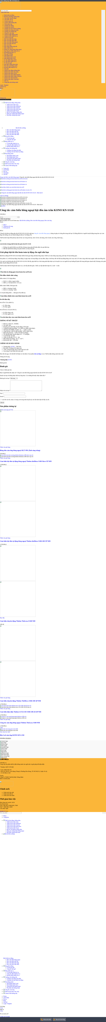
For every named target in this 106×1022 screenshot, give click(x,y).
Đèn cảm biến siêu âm (10, 43)
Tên (1, 393)
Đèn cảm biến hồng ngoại (11, 42)
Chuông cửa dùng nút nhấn (11, 30)
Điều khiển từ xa (8, 48)
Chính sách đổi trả (8, 794)
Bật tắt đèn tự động (9, 15)
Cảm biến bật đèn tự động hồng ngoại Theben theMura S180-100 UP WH (25, 541)
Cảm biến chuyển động (10, 18)
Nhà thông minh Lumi (10, 57)
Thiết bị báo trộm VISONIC (11, 79)
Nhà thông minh (8, 55)
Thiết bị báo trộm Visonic (13, 107)
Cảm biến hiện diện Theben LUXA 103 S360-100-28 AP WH (20, 712)
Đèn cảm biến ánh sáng (10, 39)
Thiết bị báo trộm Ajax (12, 104)
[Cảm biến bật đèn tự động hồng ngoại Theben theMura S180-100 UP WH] (18, 500)
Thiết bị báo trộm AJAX (10, 73)
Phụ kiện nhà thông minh (10, 66)
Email (2, 396)
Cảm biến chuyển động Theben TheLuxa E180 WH (17, 621)
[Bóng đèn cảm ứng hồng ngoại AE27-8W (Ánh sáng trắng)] (6, 409)
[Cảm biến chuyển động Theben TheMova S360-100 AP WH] (18, 660)
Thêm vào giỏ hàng (5, 219)
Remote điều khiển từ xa (10, 67)
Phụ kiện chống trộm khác (11, 64)
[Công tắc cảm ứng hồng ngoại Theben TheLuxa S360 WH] (13, 716)
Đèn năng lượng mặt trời (10, 46)
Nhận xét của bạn (5, 390)
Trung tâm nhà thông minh (11, 82)
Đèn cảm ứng (7, 45)
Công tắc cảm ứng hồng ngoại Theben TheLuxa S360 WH (20, 723)
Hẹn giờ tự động (8, 54)
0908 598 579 (7, 770)
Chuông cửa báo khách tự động (12, 28)
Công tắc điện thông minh (11, 34)
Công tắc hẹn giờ (8, 37)
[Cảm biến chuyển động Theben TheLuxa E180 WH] (18, 580)
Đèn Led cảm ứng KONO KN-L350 (12, 735)
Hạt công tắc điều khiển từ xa (12, 51)
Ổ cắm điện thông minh (10, 60)
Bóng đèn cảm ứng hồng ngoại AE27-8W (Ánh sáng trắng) (20, 450)
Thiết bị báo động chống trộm (12, 70)
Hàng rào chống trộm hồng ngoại (13, 49)
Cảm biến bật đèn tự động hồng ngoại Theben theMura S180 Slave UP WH (26, 461)
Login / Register (7, 1003)
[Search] (103, 46)
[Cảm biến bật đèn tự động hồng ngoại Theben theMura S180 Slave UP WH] (16, 455)
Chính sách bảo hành (8, 795)
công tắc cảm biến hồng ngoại (42, 233)
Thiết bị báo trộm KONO (10, 78)
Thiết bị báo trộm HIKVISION (12, 75)
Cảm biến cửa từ (8, 19)
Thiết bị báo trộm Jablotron (14, 106)
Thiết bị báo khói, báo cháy (11, 72)
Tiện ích (6, 80)
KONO (13, 346)
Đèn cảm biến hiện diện (10, 40)
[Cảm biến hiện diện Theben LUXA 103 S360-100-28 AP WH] (15, 705)
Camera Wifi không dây (10, 22)
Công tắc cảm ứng (9, 33)
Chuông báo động (9, 25)
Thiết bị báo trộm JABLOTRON (12, 76)
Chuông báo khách (9, 27)
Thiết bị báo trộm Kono (13, 110)
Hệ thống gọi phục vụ (10, 52)
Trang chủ (3, 177)
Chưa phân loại (8, 24)
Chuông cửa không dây (10, 31)
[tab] (4, 224)
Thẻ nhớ (6, 69)
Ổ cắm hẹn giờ (8, 63)
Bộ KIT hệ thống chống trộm (11, 16)
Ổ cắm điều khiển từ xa (10, 61)
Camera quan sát (8, 21)
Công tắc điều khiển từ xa (11, 36)
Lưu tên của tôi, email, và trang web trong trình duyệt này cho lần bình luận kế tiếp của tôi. (25, 399)
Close (1, 1008)
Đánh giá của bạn (5, 378)
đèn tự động (37, 354)
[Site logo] (10, 9)
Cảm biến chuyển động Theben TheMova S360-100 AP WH (20, 701)
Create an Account (5, 1016)
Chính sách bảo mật (8, 792)
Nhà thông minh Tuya (10, 58)
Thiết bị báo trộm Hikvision (14, 109)
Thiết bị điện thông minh (51, 354)
